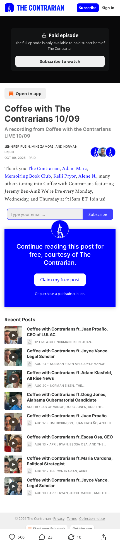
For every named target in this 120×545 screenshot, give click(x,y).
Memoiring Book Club (27, 176)
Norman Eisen (69, 342)
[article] (60, 335)
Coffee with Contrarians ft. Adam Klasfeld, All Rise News (69, 375)
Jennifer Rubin (17, 146)
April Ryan (58, 444)
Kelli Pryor (64, 176)
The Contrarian (44, 168)
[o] (13, 335)
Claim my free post (60, 279)
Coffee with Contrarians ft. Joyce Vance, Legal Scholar (68, 353)
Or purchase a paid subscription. (60, 293)
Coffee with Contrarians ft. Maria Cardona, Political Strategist (69, 461)
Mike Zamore (43, 146)
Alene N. (87, 176)
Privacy (58, 518)
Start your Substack (49, 528)
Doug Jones (76, 407)
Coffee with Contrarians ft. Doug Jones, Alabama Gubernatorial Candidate (66, 397)
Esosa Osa (78, 444)
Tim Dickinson (61, 423)
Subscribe (88, 7)
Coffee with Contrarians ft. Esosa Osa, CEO (70, 437)
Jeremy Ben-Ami (21, 191)
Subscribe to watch (60, 61)
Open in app (29, 93)
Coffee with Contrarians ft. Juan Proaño (67, 415)
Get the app (82, 528)
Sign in (108, 7)
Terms (72, 518)
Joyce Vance (94, 364)
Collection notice (92, 518)
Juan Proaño (86, 423)
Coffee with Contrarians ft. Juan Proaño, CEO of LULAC (67, 331)
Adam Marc (74, 168)
